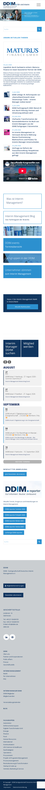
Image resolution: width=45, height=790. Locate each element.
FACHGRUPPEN (8, 720)
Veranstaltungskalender (11, 702)
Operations (7, 753)
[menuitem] (39, 4)
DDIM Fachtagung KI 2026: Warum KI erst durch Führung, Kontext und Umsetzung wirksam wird (26, 110)
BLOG (5, 708)
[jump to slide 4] (24, 14)
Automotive (7, 723)
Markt (5, 674)
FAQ (4, 679)
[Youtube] (13, 637)
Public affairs (7, 659)
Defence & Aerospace (10, 726)
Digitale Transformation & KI (13, 728)
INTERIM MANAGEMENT (12, 671)
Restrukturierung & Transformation (15, 763)
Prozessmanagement (10, 761)
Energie (6, 731)
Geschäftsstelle (8, 665)
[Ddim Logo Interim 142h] (18, 4)
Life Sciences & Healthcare (12, 747)
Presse (5, 662)
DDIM (5, 651)
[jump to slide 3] (22, 14)
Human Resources (9, 739)
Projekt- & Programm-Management (15, 758)
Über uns (6, 654)
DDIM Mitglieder (8, 693)
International (7, 742)
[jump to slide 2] (21, 14)
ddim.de (6, 627)
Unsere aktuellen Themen (15, 37)
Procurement (7, 755)
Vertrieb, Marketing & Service (13, 769)
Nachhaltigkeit (8, 750)
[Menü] (39, 4)
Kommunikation (8, 744)
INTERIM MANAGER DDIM (12, 691)
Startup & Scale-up (9, 766)
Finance (6, 734)
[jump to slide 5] (26, 14)
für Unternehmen (9, 676)
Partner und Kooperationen (13, 657)
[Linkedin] (6, 637)
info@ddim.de (13, 624)
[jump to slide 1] (19, 14)
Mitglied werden (9, 696)
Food (5, 736)
